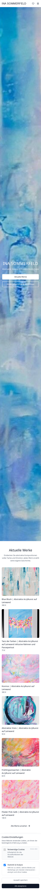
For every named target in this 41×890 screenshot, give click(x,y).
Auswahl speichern (21, 880)
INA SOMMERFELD (14, 3)
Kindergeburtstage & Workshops (20, 284)
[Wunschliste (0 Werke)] (33, 3)
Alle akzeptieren (20, 886)
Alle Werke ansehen (19, 826)
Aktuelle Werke (20, 277)
